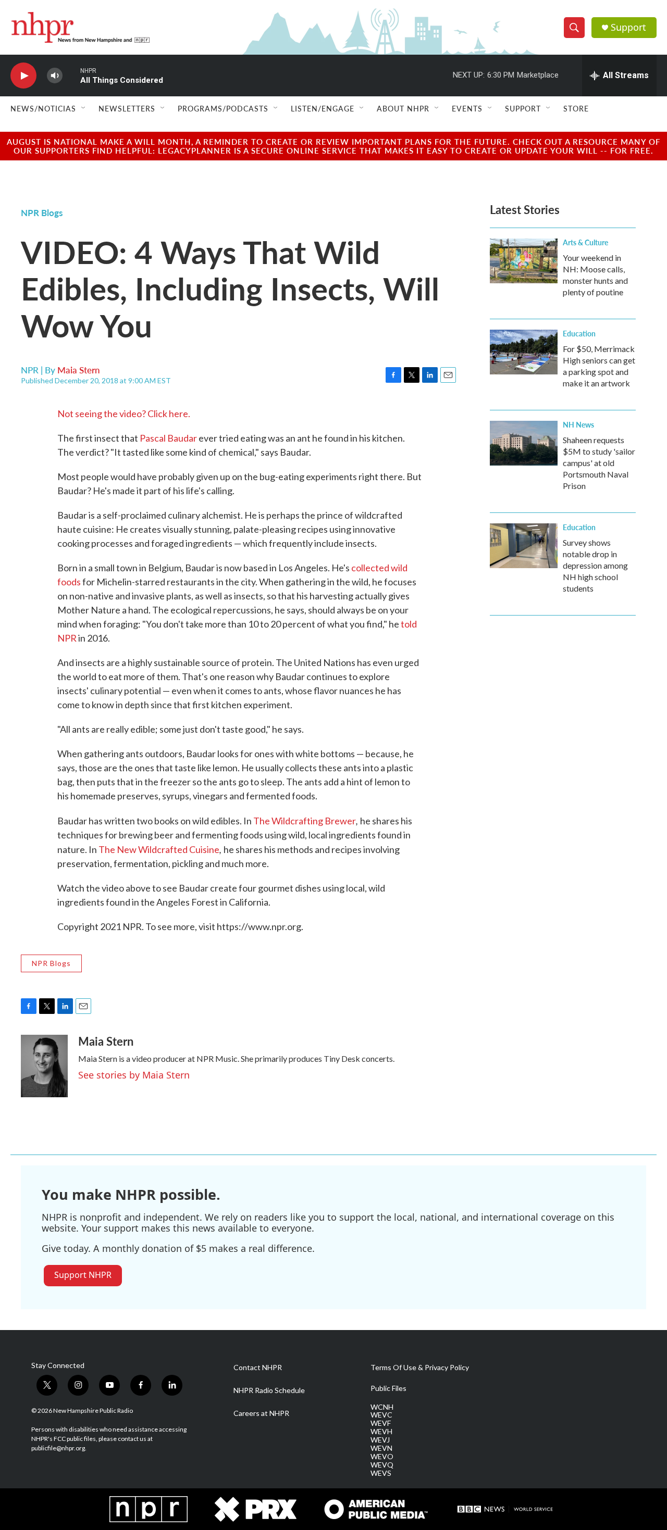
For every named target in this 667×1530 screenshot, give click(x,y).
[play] (23, 76)
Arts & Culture (585, 242)
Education (579, 333)
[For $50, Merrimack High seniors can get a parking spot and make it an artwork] (524, 352)
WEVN (381, 1448)
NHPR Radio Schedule (269, 1390)
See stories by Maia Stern (134, 1075)
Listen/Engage (322, 108)
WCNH (381, 1407)
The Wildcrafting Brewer (304, 820)
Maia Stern (78, 369)
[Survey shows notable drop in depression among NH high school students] (524, 545)
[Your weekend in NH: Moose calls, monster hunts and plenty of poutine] (524, 261)
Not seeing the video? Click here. (123, 413)
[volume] (55, 75)
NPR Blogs (42, 212)
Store (576, 108)
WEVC (381, 1415)
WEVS (380, 1473)
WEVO (381, 1456)
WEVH (381, 1431)
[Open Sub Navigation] (84, 108)
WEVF (380, 1423)
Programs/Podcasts (223, 108)
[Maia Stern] (44, 1066)
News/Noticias (43, 108)
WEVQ (381, 1465)
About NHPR (403, 108)
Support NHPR (83, 1275)
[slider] (71, 75)
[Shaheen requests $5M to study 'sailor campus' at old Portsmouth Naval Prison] (524, 443)
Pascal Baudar (168, 438)
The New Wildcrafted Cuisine (158, 849)
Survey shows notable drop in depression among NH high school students (595, 565)
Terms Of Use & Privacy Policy (419, 1367)
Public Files (388, 1388)
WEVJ (380, 1440)
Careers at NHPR (261, 1413)
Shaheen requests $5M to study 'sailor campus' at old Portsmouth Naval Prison (599, 463)
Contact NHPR (257, 1367)
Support (628, 27)
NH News (578, 424)
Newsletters (126, 108)
